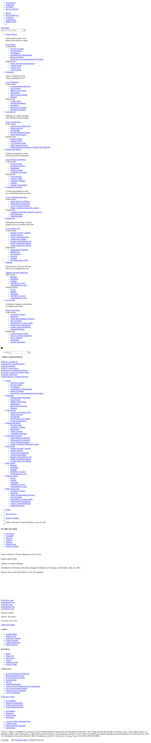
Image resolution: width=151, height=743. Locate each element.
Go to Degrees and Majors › (16, 160)
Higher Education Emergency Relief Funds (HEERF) (30, 147)
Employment (10, 728)
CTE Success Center (18, 143)
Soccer (12, 290)
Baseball (13, 277)
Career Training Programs (20, 206)
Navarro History (16, 51)
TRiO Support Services (19, 145)
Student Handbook (17, 329)
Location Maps (11, 634)
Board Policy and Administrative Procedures (26, 59)
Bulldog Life (15, 252)
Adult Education (16, 214)
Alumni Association (17, 342)
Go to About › (11, 44)
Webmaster (10, 717)
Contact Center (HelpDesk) (20, 327)
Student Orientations (18, 103)
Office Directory (12, 645)
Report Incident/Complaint (15, 726)
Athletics (9, 262)
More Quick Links (12, 489)
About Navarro (11, 34)
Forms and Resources (18, 135)
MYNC (8, 13)
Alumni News (11, 544)
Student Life (10, 218)
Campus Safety (11, 724)
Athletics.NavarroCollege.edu (17, 273)
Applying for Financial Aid (20, 126)
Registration (14, 168)
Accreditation (11, 701)
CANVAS (9, 17)
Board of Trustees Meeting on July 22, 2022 (17, 576)
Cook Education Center (19, 334)
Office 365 (10, 656)
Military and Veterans (18, 91)
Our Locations (15, 70)
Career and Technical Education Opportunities (23, 686)
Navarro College (21, 740)
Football (13, 281)
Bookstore (14, 317)
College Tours (15, 68)
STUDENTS (11, 3)
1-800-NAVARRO (8, 625)
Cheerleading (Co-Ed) (18, 285)
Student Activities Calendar (20, 233)
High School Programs (18, 95)
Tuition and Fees (16, 128)
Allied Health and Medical (20, 201)
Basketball (14, 279)
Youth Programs (16, 216)
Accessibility (10, 711)
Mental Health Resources (15, 676)
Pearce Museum (16, 338)
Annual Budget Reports (14, 707)
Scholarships (15, 130)
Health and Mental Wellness (20, 243)
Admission (10, 72)
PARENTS (10, 5)
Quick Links (10, 300)
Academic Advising (17, 166)
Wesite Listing (11, 715)
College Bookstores (13, 643)
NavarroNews (15, 254)
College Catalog (16, 179)
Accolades (9, 536)
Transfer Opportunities (18, 185)
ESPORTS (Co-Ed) (17, 283)
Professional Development (20, 204)
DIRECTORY (11, 22)
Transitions (14, 105)
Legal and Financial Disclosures (17, 674)
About (8, 381)
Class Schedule (16, 177)
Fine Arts (13, 256)
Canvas (8, 660)
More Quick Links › (13, 310)
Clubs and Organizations (19, 237)
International (15, 93)
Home (8, 510)
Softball (13, 292)
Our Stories (10, 534)
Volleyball (14, 294)
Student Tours (11, 636)
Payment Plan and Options (20, 132)
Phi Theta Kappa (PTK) (19, 260)
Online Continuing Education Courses (24, 208)
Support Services (16, 235)
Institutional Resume (13, 684)
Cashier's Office (16, 141)
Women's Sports (12, 476)
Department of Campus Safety (21, 323)
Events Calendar (12, 640)
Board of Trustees (17, 57)
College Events (16, 66)
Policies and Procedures (14, 705)
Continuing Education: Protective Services (26, 212)
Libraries (13, 183)
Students (9, 542)
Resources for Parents (18, 108)
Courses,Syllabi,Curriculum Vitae (18, 721)
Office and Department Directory (22, 64)
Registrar (13, 97)
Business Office (16, 139)
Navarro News (11, 514)
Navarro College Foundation (21, 336)
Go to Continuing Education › (17, 197)
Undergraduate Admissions (20, 86)
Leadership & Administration (21, 55)
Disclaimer (10, 713)
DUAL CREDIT (12, 9)
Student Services (12, 662)
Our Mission (15, 53)
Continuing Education (18, 172)
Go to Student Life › (13, 229)
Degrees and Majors (13, 149)
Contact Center (11, 664)
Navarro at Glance (17, 49)
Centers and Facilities (18, 239)
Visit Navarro (15, 88)
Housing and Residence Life (21, 241)
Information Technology (19, 250)
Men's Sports (10, 463)
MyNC (8, 654)
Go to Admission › (12, 82)
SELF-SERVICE (12, 15)
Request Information (18, 110)
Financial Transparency (14, 703)
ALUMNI (9, 7)
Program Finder (16, 164)
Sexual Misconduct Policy (15, 678)
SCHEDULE (11, 20)
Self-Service (10, 658)
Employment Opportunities (20, 325)
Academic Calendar (17, 181)
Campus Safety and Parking (20, 245)
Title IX (8, 682)
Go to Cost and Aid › (13, 122)
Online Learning (16, 170)
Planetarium (14, 340)
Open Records (11, 680)
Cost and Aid (10, 112)
